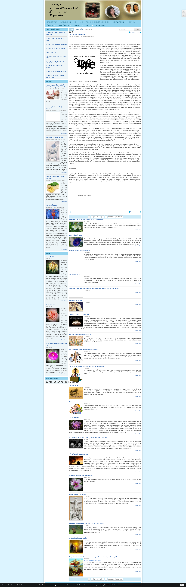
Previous (132, 32)
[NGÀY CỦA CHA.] (52, 315)
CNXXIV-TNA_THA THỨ (52, 52)
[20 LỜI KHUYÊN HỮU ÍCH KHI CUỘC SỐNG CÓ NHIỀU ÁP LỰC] (76, 443)
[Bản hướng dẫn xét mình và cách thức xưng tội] (76, 357)
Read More (64, 103)
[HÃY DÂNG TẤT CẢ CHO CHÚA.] (76, 460)
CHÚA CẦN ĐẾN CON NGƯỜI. (78, 538)
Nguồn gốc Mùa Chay (75, 300)
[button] (119, 22)
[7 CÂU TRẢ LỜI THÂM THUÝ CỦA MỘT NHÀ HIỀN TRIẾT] (76, 227)
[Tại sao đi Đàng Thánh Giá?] (76, 508)
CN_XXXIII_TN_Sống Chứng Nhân (56, 71)
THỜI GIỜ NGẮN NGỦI (75, 235)
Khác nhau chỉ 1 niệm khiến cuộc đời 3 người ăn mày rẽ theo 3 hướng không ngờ (93, 288)
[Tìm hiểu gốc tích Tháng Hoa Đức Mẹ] (76, 341)
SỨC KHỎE (49, 81)
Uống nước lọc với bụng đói (54, 137)
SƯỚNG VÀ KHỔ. (74, 418)
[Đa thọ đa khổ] (52, 267)
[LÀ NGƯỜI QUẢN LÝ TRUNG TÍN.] (76, 321)
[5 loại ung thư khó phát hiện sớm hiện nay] (52, 116)
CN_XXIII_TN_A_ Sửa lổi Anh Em (55, 48)
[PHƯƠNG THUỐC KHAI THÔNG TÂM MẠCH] (52, 187)
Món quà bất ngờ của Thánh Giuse (79, 250)
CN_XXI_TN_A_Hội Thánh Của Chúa (56, 44)
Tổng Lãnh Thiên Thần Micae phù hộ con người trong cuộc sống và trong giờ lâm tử (94, 557)
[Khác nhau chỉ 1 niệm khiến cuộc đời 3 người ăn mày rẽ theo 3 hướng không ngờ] (76, 293)
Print (70, 212)
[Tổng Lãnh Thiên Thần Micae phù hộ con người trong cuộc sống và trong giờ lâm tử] (76, 567)
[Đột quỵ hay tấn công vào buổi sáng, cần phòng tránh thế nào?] (52, 94)
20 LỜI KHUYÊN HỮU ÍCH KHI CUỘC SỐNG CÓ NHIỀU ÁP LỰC (88, 437)
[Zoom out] (73, 32)
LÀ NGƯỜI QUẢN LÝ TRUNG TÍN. (79, 314)
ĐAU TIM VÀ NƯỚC (51, 205)
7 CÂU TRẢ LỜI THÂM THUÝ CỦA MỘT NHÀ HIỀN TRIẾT (86, 220)
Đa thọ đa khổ (50, 257)
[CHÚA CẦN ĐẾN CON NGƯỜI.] (76, 547)
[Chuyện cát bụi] (76, 393)
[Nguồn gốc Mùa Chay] (76, 306)
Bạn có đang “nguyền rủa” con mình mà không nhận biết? (86, 366)
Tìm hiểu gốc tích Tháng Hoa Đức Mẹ (80, 334)
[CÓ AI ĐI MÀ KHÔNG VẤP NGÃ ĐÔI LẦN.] (52, 356)
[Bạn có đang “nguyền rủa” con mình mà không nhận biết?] (76, 375)
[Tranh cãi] (76, 409)
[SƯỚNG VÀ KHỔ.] (76, 425)
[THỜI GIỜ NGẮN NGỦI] (76, 242)
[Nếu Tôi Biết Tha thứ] (76, 281)
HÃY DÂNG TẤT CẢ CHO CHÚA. (78, 454)
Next (138, 32)
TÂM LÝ (48, 253)
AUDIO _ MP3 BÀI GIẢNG (52, 29)
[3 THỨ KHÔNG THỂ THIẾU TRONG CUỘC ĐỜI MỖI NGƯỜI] (76, 529)
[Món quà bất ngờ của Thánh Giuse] (76, 262)
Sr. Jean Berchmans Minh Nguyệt (93, 560)
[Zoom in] (70, 32)
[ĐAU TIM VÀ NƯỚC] (52, 214)
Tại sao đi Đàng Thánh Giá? (77, 494)
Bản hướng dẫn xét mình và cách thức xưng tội (83, 349)
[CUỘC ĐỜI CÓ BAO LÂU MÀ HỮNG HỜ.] (76, 484)
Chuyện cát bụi (73, 385)
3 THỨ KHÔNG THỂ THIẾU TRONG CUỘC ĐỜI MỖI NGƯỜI (86, 523)
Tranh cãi (72, 402)
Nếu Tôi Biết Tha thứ (75, 275)
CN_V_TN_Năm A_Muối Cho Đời (55, 62)
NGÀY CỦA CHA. (51, 304)
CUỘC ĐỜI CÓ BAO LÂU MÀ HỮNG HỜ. (81, 476)
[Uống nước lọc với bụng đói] (52, 151)
